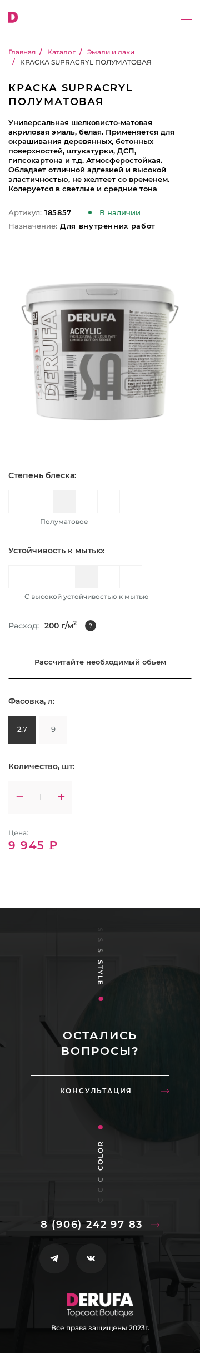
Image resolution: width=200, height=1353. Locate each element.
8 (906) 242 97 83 (92, 1224)
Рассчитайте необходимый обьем (100, 661)
